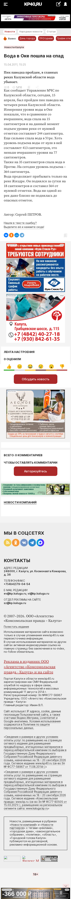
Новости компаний (20, 502)
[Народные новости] (58, 4)
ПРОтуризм (46, 38)
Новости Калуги (14, 47)
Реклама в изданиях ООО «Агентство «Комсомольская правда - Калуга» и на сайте (29, 667)
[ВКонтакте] (6, 235)
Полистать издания (16, 626)
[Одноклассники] (11, 235)
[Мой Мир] (16, 235)
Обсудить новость (35, 379)
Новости (10, 31)
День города (27, 38)
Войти (65, 4)
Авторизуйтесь (35, 471)
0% (9, 366)
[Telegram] (22, 235)
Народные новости (30, 31)
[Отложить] (29, 87)
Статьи (51, 31)
